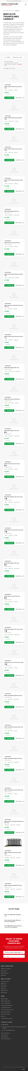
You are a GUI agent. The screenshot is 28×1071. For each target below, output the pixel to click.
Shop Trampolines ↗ (5, 1033)
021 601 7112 (5, 1024)
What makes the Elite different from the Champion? (12, 921)
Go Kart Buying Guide (6, 1007)
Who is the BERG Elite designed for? (12, 915)
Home (4, 10)
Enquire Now (10, 97)
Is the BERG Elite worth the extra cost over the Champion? (12, 926)
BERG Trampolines (10, 10)
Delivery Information (5, 1014)
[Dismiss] (26, 1069)
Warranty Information (5, 1011)
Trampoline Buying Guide (6, 1005)
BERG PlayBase (4, 998)
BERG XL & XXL (4, 990)
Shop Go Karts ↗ (5, 1035)
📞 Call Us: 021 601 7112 (14, 956)
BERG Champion (4, 973)
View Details (19, 97)
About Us (3, 1016)
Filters (8, 57)
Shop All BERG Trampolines (13, 952)
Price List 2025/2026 (5, 1003)
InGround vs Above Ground (7, 1009)
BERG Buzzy (4, 983)
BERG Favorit (4, 970)
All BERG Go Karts (5, 981)
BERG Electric (4, 992)
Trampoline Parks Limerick (7, 1018)
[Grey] (5, 432)
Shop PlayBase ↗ (5, 1036)
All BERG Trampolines (6, 968)
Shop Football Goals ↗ (6, 1038)
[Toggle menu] (25, 4)
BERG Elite (3, 975)
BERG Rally (3, 988)
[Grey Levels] (6, 432)
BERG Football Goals (5, 1001)
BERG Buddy (4, 986)
